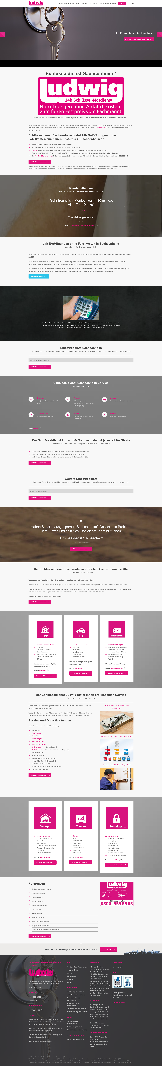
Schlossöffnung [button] (115, 864)
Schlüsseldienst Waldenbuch (77, 1065)
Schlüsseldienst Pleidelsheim (81, 1063)
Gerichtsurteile (117, 971)
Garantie (35, 150)
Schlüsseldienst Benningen (65, 1063)
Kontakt (69, 986)
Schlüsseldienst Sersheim (62, 1065)
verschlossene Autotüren (81, 649)
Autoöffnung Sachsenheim (76, 999)
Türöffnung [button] (42, 675)
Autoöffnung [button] (78, 672)
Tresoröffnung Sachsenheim (76, 1013)
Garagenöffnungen (38, 745)
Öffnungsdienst (72, 974)
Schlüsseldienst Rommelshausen (95, 1065)
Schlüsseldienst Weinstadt (48, 1065)
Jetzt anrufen (108, 953)
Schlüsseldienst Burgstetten (49, 1063)
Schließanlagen (37, 754)
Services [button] (35, 432)
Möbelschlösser (113, 840)
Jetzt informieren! (143, 42)
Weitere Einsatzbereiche (38, 495)
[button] (40, 162)
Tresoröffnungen (37, 740)
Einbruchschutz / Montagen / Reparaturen (117, 769)
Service (69, 977)
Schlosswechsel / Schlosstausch (73, 1026)
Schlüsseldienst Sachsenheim (40, 364)
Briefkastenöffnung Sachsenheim (73, 1003)
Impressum (52, 1061)
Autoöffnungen (37, 743)
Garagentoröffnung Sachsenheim (73, 1008)
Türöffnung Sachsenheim (75, 996)
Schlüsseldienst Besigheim (111, 1063)
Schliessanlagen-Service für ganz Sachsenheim (117, 740)
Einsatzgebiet (71, 980)
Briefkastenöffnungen (115, 649)
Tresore (75, 840)
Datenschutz (59, 1061)
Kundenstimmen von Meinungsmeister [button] (82, 229)
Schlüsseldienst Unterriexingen (113, 1065)
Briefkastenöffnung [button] (116, 672)
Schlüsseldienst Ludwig (43, 156)
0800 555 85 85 (35, 1001)
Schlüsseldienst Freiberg (96, 1063)
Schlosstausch (37, 751)
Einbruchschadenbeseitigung (77, 1034)
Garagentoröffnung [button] (44, 861)
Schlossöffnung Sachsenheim (77, 1016)
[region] (81, 212)
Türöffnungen (36, 737)
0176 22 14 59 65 (36, 1014)
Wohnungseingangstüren (45, 649)
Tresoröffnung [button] (79, 861)
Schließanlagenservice (75, 1031)
